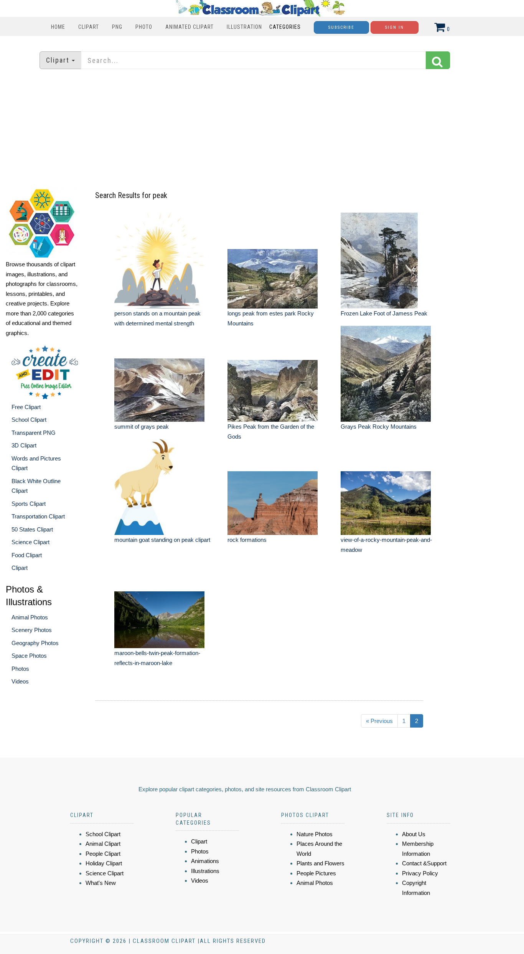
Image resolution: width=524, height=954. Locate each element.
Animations (205, 861)
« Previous (379, 721)
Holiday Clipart (104, 863)
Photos (20, 668)
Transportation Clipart (38, 516)
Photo (143, 27)
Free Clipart (26, 407)
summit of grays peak (141, 426)
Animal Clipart (103, 843)
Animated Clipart (189, 27)
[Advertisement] (262, 128)
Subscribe (341, 27)
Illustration (244, 27)
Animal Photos (30, 617)
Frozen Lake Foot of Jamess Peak (384, 313)
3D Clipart (24, 445)
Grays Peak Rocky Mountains (379, 426)
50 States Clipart (32, 529)
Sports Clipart (29, 503)
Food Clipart (27, 555)
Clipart (88, 27)
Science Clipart (30, 542)
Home (58, 27)
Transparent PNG (34, 432)
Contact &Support (424, 863)
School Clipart (29, 419)
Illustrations (205, 871)
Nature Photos (315, 834)
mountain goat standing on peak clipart (162, 539)
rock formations (247, 539)
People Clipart (103, 853)
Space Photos (29, 655)
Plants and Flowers (320, 863)
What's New (101, 883)
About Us (413, 834)
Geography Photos (35, 643)
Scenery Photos (32, 630)
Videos (20, 681)
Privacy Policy (420, 873)
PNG (117, 27)
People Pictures (316, 873)
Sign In (394, 27)
